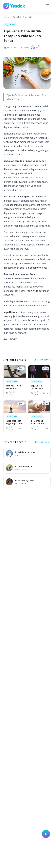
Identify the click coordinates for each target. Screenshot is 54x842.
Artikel (16, 17)
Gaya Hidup (27, 17)
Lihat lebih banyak (42, 359)
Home (6, 17)
